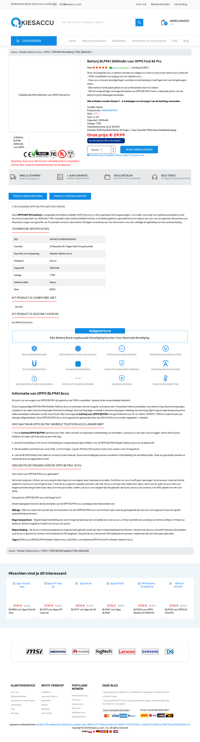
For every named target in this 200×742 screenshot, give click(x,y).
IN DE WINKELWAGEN (139, 149)
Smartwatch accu (80, 696)
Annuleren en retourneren (149, 41)
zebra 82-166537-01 (118, 724)
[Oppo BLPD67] (116, 583)
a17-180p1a (101, 724)
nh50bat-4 (46, 692)
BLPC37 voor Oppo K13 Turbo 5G (51, 611)
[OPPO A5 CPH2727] (178, 585)
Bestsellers (119, 41)
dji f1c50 (151, 724)
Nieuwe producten (94, 41)
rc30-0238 (46, 713)
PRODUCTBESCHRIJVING (27, 196)
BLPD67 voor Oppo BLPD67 (111, 611)
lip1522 (44, 705)
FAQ (174, 41)
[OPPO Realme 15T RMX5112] (147, 585)
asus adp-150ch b (49, 696)
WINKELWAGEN (179, 21)
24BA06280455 (109, 110)
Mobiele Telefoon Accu (30, 52)
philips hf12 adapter (46, 724)
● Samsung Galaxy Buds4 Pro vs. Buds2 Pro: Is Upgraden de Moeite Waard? (135, 692)
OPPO (47, 52)
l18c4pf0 (45, 709)
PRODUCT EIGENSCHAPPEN (70, 196)
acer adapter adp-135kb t (81, 724)
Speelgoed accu (79, 717)
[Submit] (139, 22)
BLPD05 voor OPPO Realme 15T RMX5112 (144, 611)
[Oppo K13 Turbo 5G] (53, 585)
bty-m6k (141, 724)
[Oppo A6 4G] (84, 583)
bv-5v (187, 724)
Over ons (141, 4)
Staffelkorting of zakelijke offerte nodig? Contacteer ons (116, 155)
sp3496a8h (177, 724)
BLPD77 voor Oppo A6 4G (83, 609)
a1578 (133, 724)
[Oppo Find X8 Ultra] (22, 585)
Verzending (180, 4)
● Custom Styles (109, 696)
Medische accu (78, 712)
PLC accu (76, 700)
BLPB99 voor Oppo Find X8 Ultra (22, 611)
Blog (186, 41)
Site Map (15, 713)
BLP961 (19, 307)
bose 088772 (163, 724)
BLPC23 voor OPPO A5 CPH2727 (176, 611)
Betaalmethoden (160, 4)
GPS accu (76, 708)
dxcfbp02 (63, 724)
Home (72, 41)
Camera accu (78, 704)
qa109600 (46, 701)
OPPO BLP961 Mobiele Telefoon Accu (119, 443)
